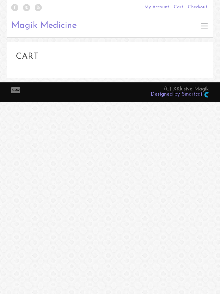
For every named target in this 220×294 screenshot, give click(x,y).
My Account (156, 7)
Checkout (197, 7)
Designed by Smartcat (177, 94)
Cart (178, 7)
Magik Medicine (44, 25)
